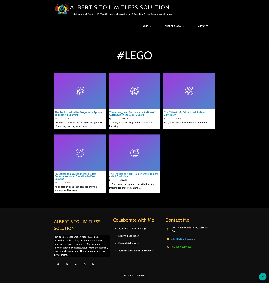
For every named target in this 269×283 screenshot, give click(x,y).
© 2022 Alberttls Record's (134, 275)
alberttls (60, 118)
